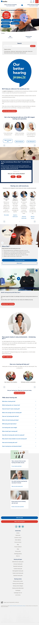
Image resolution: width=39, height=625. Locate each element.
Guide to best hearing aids (18, 573)
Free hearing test (7, 51)
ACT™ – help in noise (7, 356)
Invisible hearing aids (18, 568)
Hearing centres (18, 579)
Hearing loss (13, 51)
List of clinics (17, 595)
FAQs (18, 549)
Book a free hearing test (20, 393)
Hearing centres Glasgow (18, 585)
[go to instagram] (19, 526)
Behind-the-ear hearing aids (17, 561)
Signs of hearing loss (7, 141)
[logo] (4, 1)
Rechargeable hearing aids (18, 570)
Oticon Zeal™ (19, 263)
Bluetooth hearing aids (17, 566)
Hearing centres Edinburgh (18, 583)
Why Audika (6, 215)
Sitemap (24, 605)
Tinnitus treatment (17, 546)
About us (18, 556)
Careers (17, 533)
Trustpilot (3, 33)
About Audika (25, 51)
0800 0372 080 (19, 517)
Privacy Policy (15, 605)
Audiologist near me (18, 592)
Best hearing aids (23, 52)
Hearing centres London (18, 581)
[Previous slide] (4, 145)
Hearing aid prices (19, 51)
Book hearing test (19, 141)
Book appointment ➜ (6, 20)
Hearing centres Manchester (18, 588)
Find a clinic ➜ (16, 20)
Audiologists (17, 590)
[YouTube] (23, 526)
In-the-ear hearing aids (18, 564)
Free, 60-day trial (31, 141)
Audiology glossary (18, 553)
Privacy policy (18, 551)
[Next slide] (34, 145)
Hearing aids (30, 51)
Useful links (18, 530)
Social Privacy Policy (19, 605)
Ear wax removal (16, 52)
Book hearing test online (8, 52)
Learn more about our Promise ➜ (9, 111)
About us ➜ (5, 26)
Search (32, 46)
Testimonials (17, 535)
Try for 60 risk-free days (20, 260)
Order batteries (18, 540)
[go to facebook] (16, 526)
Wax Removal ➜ (5, 23)
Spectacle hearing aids (17, 575)
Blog (18, 544)
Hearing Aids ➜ (15, 23)
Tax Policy (11, 605)
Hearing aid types (18, 559)
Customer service (17, 537)
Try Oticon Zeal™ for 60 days (8, 304)
